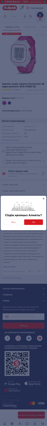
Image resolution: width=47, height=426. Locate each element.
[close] (44, 199)
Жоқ (13, 222)
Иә (33, 222)
